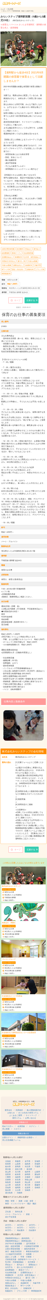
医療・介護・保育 (26, 1201)
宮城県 (37, 1161)
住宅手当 (9, 1267)
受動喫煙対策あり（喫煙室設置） (19, 1240)
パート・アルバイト (13, 1214)
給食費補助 (6, 253)
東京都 (8, 1169)
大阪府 (37, 1177)
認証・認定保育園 (12, 1246)
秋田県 (8, 1163)
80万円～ (9, 1230)
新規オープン (16, 253)
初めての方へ (7, 1126)
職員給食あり (10, 1285)
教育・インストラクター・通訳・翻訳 (20, 1203)
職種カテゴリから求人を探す (16, 1196)
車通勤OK (18, 257)
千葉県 (37, 1166)
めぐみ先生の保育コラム (28, 1112)
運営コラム (16, 1118)
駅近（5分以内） (18, 269)
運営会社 (8, 1110)
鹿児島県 (9, 1192)
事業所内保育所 (32, 1251)
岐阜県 (17, 1174)
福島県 (27, 1163)
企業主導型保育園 (8, 249)
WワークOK (6, 269)
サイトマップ (31, 1115)
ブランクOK (40, 269)
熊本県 (8, 1190)
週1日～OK (22, 261)
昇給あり (28, 249)
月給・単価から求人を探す (15, 1220)
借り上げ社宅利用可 (25, 1267)
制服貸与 (9, 1290)
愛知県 (37, 1174)
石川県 (17, 1171)
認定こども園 (10, 1256)
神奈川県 (18, 1169)
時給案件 (20, 1230)
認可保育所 (30, 1243)
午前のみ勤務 (32, 261)
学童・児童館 (25, 1256)
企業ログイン (7, 1137)
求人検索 (10, 9)
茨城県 (37, 1163)
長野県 (8, 1174)
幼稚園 (28, 1254)
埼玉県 (27, 1166)
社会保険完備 (28, 253)
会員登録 (21, 1126)
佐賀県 (27, 1187)
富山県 (8, 1171)
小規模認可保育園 (31, 1246)
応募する (31, 300)
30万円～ (21, 1225)
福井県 (27, 1171)
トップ (3, 9)
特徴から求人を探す (12, 1234)
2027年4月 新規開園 (13, 1243)
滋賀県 (17, 1177)
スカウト (17, 1128)
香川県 (27, 1184)
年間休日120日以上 (8, 261)
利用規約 (19, 1110)
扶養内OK (30, 269)
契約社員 (18, 1211)
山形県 (17, 1163)
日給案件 (32, 1230)
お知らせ (11, 1112)
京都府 (27, 1177)
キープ (17, 300)
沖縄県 (19, 1192)
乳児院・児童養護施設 (14, 1262)
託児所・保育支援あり (32, 257)
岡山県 (27, 1182)
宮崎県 (27, 1190)
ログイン (32, 1126)
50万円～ (9, 1227)
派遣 (28, 1214)
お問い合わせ (30, 1118)
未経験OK (28, 265)
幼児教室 (20, 249)
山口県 (8, 1184)
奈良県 (17, 1179)
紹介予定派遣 (10, 1216)
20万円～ (9, 1225)
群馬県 (17, 1166)
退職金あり (33, 1264)
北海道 (8, 1161)
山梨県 (37, 1171)
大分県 (17, 1190)
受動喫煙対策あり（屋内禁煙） (18, 1238)
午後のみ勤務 (6, 265)
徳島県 (17, 1184)
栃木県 (8, 1166)
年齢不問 (37, 265)
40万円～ (33, 1225)
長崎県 (37, 1187)
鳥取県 (8, 1182)
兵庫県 (8, 1179)
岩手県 (27, 1161)
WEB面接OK (6, 273)
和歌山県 (28, 1179)
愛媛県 (37, 1184)
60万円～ (21, 1227)
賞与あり (37, 249)
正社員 (8, 1211)
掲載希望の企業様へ (25, 1137)
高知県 (8, 1187)
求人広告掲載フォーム (11, 1140)
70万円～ (33, 1227)
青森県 (17, 1161)
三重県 (8, 1177)
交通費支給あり (7, 257)
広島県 (37, 1182)
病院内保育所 (29, 1248)
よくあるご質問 (15, 1115)
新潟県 (29, 1169)
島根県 (17, 1182)
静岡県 (27, 1174)
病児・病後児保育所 (13, 1251)
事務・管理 (9, 1201)
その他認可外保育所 (13, 1254)
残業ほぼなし (18, 265)
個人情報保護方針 (34, 1110)
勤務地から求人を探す (13, 1157)
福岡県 (17, 1187)
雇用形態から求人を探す (14, 1207)
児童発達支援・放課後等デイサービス (20, 1259)
